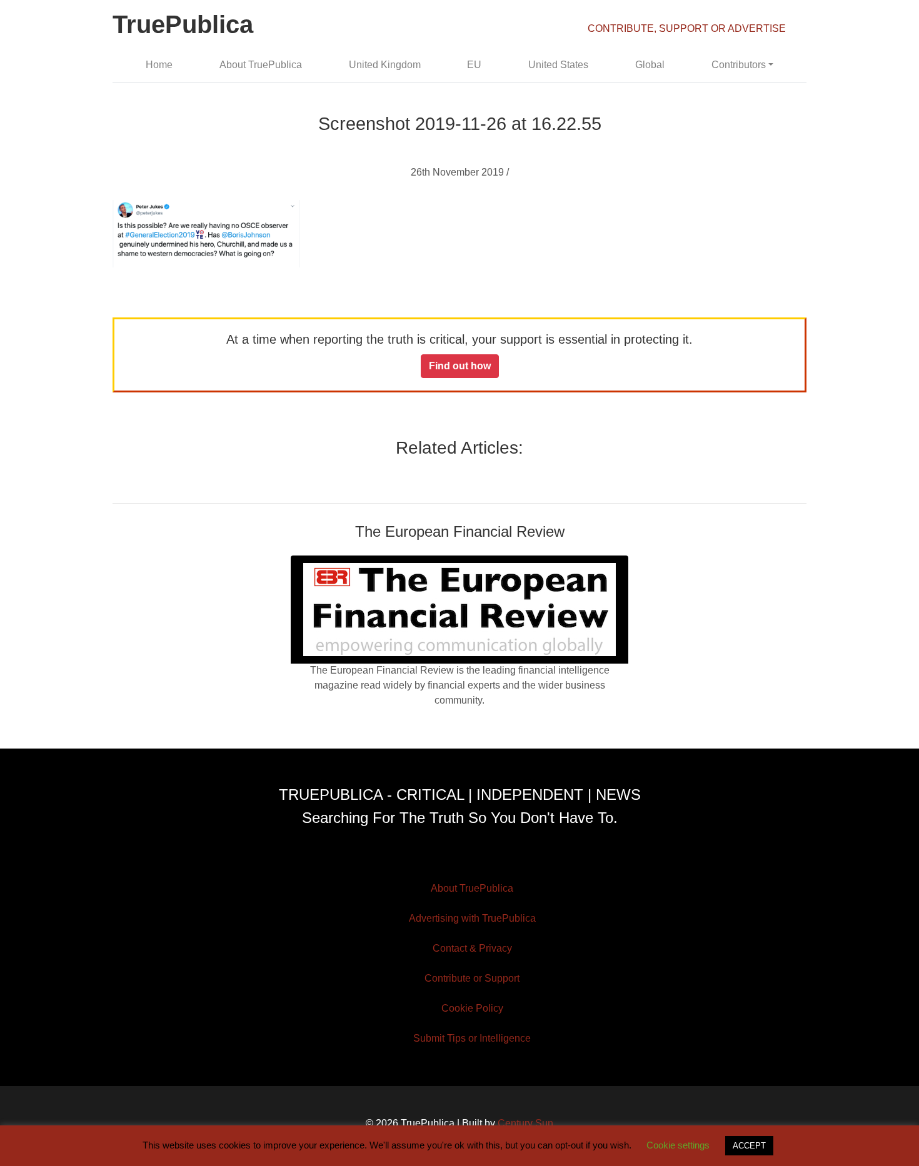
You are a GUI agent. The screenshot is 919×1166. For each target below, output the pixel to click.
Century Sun (525, 1123)
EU (474, 64)
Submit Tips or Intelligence (472, 1038)
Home (159, 64)
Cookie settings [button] (678, 1145)
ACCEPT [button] (749, 1145)
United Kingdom (385, 64)
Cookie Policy (472, 1008)
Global (650, 64)
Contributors (738, 64)
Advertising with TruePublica (472, 918)
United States (558, 64)
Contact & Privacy (472, 948)
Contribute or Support (472, 978)
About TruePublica (260, 64)
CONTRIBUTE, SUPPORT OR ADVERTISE (687, 28)
